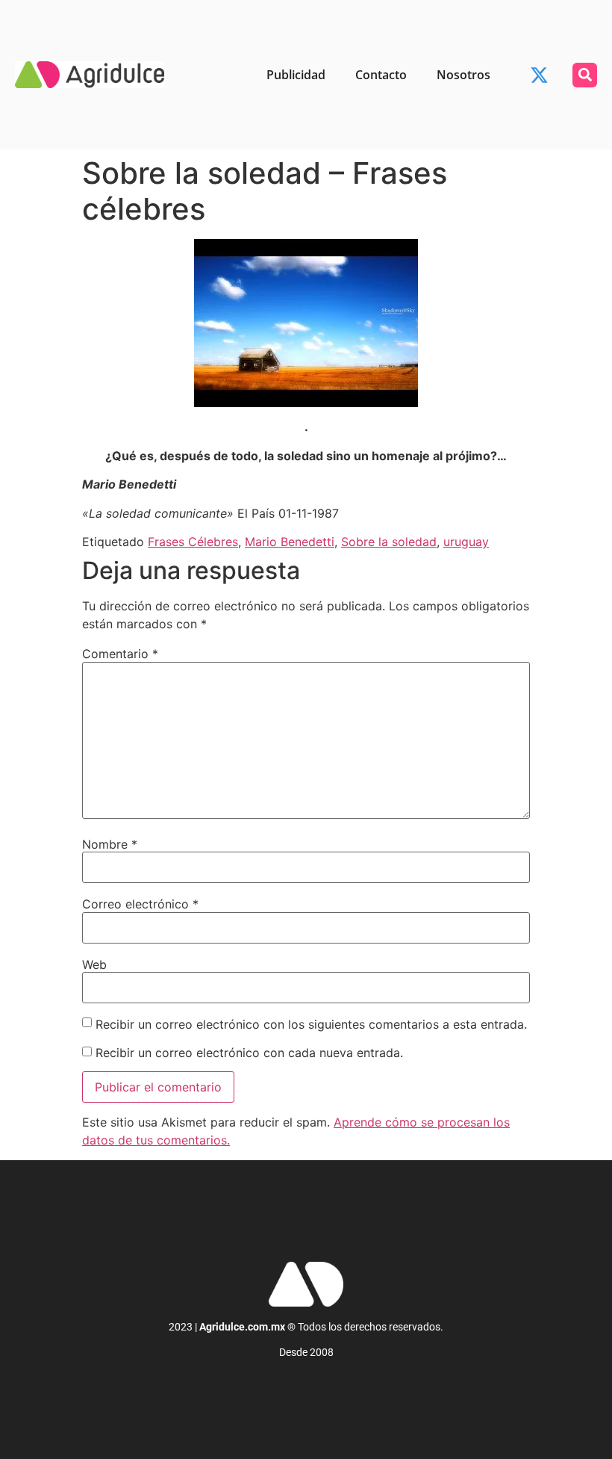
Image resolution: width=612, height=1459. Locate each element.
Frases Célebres (193, 541)
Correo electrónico (140, 904)
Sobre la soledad (389, 541)
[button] (584, 75)
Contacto (381, 74)
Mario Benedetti (289, 541)
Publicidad (295, 74)
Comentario (120, 654)
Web (94, 964)
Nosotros (463, 74)
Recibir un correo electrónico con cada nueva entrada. (249, 1053)
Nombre (109, 844)
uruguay (466, 541)
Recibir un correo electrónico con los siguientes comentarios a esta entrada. (311, 1024)
